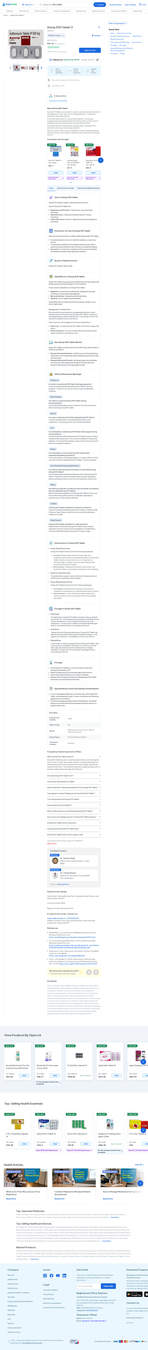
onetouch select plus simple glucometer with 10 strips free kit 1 (105, 1235)
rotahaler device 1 (97, 1227)
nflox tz (31, 1217)
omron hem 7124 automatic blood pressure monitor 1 (69, 1233)
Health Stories (13, 1284)
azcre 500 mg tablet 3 (90, 1253)
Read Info (97, 35)
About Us (11, 1275)
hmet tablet (104, 1214)
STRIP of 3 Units (54, 35)
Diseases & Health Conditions (19, 1293)
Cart (144, 5)
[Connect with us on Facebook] (51, 1275)
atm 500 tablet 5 (23, 1253)
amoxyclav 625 (82, 1214)
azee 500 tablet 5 (83, 1256)
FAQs (122, 53)
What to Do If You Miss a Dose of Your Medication (23, 1193)
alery (65, 1217)
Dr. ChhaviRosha (68, 873)
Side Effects (137, 36)
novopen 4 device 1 (75, 1241)
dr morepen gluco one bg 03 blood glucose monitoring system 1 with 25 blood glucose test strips (82, 1230)
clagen (49, 1217)
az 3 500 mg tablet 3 (38, 1253)
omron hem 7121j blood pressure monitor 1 (101, 1238)
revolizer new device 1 (92, 1241)
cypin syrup (57, 1217)
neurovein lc (73, 1217)
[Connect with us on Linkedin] (64, 1275)
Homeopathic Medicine (119, 11)
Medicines (9, 11)
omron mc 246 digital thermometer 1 (32, 1235)
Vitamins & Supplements (62, 11)
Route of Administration (89, 188)
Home (5, 15)
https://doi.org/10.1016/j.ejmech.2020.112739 (78, 964)
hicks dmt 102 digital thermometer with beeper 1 (35, 1238)
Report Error (52, 843)
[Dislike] (96, 972)
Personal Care (24, 11)
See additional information (32, 1343)
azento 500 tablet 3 (117, 1256)
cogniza (36, 1214)
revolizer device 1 (97, 1233)
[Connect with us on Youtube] (58, 1275)
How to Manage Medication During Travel (122, 1191)
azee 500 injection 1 (52, 1256)
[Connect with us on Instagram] (45, 1275)
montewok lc (21, 1217)
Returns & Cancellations (52, 1303)
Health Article (13, 1279)
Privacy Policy (48, 1294)
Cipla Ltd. (50, 30)
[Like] (89, 972)
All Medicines (12, 1306)
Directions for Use (65, 188)
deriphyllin (105, 1217)
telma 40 (19, 1214)
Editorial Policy (63, 884)
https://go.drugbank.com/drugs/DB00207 (67, 956)
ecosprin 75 (70, 1214)
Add (56, 172)
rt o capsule (94, 1214)
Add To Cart (90, 50)
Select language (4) (117, 23)
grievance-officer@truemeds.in (94, 1321)
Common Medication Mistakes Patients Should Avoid (73, 1193)
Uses (51, 188)
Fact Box (114, 53)
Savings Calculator (15, 1328)
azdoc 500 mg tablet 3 (108, 1253)
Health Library (13, 1288)
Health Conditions (41, 11)
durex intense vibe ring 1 (58, 1241)
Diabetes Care (81, 11)
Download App (115, 5)
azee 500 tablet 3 (68, 1256)
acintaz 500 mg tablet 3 (45, 1251)
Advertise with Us (14, 1332)
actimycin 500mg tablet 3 (87, 1251)
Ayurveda (11, 1297)
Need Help (11, 1314)
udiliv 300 (28, 1214)
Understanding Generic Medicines (20, 1301)
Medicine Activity (117, 39)
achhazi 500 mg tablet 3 (25, 1251)
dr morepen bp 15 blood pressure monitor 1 (63, 1235)
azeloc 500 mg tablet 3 (99, 1256)
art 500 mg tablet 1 (123, 1251)
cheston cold (45, 1214)
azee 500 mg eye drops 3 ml (33, 1256)
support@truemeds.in (56, 918)
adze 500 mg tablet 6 (107, 1251)
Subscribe (108, 1286)
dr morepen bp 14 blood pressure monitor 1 (73, 1227)
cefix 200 (96, 1217)
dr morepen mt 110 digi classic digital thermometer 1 (36, 1227)
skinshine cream (58, 1214)
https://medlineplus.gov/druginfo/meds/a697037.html (72, 937)
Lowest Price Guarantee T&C (54, 1307)
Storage (123, 45)
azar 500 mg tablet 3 (72, 1253)
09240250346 (73, 918)
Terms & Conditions (50, 1290)
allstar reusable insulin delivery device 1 (69, 1238)
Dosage (114, 45)
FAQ (9, 1319)
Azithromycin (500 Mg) (58, 101)
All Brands (11, 1310)
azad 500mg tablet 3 (55, 1253)
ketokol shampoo (117, 1214)
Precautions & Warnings (120, 42)
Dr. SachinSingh (67, 858)
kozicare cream (85, 1217)
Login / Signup (130, 5)
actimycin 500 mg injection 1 (65, 1251)
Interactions (137, 42)
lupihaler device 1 (41, 1233)
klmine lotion (40, 1217)
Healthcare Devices (98, 11)
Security (11, 1323)
